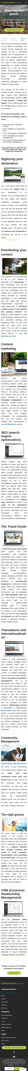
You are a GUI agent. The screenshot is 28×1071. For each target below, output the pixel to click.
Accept (19, 1068)
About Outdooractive (6, 1015)
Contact (3, 1021)
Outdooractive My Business (13, 764)
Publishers (4, 1005)
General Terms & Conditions (8, 1037)
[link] (13, 167)
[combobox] (23, 1069)
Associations (4, 1002)
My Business (10, 424)
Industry (3, 999)
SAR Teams (4, 1008)
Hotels (3, 995)
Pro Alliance (4, 1018)
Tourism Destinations (14, 39)
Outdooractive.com (6, 1027)
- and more (15, 992)
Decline (9, 1068)
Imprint (3, 1043)
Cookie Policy (17, 1065)
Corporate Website (6, 1024)
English (21, 1069)
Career (3, 1030)
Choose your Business (4, 39)
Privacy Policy (5, 1040)
